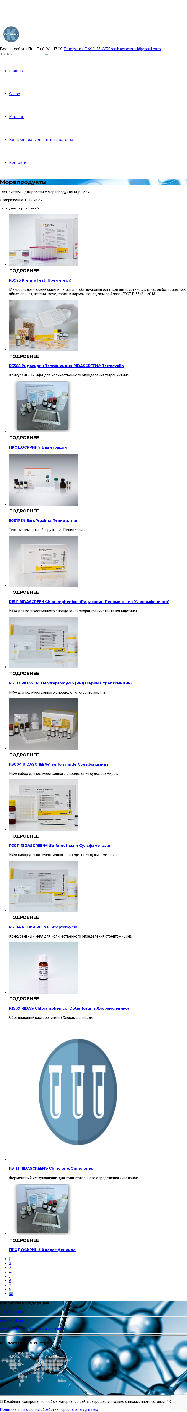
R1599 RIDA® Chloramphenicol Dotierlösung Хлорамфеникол (69, 1008)
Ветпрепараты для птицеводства (41, 139)
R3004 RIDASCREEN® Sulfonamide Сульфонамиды (59, 764)
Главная (16, 71)
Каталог (16, 117)
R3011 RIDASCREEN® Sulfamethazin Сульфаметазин (60, 845)
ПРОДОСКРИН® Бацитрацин (38, 447)
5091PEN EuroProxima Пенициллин (43, 520)
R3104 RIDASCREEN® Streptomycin (43, 927)
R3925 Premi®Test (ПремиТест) (40, 280)
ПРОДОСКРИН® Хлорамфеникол (42, 1250)
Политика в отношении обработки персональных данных (49, 1409)
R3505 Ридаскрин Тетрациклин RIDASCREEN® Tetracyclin (66, 366)
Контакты (18, 162)
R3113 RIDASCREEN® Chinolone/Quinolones (51, 1168)
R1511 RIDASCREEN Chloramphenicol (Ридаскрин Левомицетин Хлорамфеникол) (89, 602)
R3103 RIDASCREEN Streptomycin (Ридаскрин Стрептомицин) (70, 683)
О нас (14, 94)
